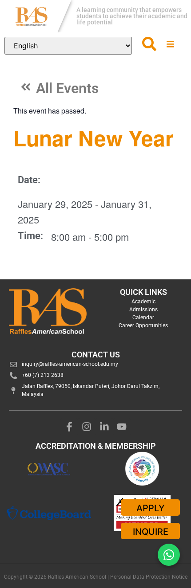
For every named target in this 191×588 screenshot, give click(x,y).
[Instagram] (87, 427)
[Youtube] (122, 427)
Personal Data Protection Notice (148, 577)
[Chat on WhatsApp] (169, 555)
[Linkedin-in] (104, 427)
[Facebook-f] (69, 427)
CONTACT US (96, 354)
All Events (67, 88)
